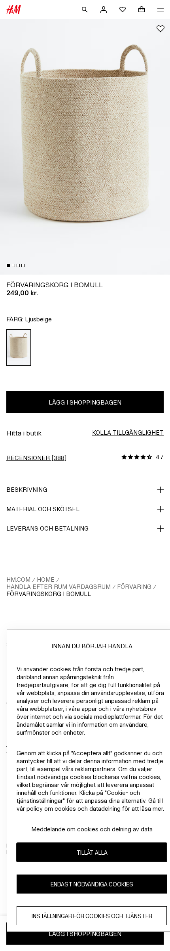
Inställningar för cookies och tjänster (92, 916)
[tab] (8, 265)
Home (46, 579)
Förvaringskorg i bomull (48, 593)
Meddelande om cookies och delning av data (92, 829)
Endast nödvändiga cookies (92, 884)
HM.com (18, 579)
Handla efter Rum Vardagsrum (58, 586)
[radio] (19, 347)
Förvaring (134, 586)
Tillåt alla (92, 852)
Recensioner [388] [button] (36, 457)
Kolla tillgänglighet (128, 432)
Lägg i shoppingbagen (85, 402)
